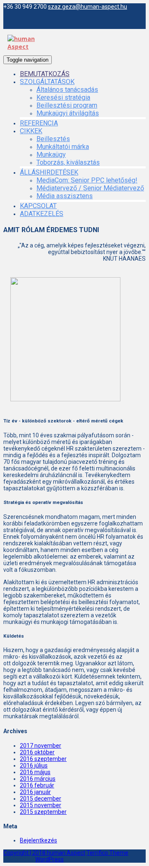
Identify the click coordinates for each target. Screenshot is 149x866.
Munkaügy (51, 154)
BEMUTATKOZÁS (45, 74)
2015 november (40, 805)
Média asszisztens (64, 196)
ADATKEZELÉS (41, 214)
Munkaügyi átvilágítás (67, 113)
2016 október (37, 752)
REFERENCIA (39, 123)
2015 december (40, 798)
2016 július (34, 765)
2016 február (37, 785)
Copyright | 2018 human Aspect (44, 852)
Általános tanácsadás (67, 90)
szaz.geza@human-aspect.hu (87, 6)
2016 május (35, 772)
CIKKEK (31, 131)
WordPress (49, 859)
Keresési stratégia (63, 97)
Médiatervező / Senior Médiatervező (90, 188)
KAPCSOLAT (38, 206)
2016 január (35, 792)
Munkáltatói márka (62, 147)
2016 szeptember (43, 759)
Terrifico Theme (107, 852)
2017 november (40, 745)
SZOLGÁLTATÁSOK (47, 82)
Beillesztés (53, 139)
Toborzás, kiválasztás (68, 162)
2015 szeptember (43, 811)
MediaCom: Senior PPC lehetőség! (86, 180)
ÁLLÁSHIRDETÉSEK (49, 172)
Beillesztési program (66, 105)
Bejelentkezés (38, 840)
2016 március (37, 778)
